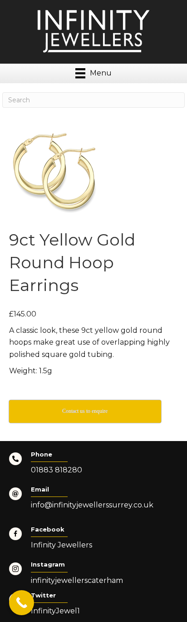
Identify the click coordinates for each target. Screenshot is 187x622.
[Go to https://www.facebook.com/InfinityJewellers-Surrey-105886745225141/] (93, 540)
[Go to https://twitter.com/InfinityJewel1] (93, 606)
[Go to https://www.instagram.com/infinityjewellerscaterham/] (93, 575)
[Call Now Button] (21, 602)
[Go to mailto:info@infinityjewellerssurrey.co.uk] (93, 500)
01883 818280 (56, 470)
